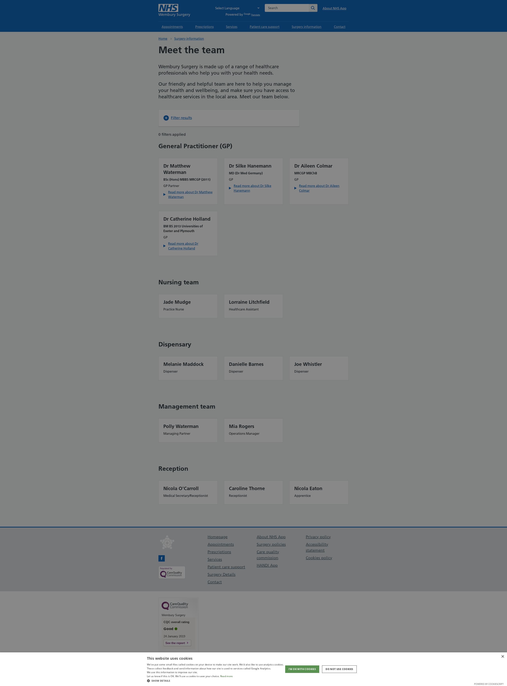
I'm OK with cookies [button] (302, 669)
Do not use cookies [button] (339, 669)
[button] (215, 680)
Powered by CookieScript (489, 683)
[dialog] (253, 669)
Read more (226, 676)
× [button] (502, 656)
